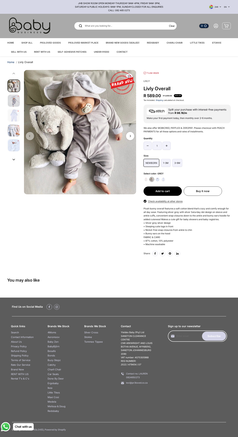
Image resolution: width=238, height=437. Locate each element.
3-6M (177, 163)
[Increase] (167, 146)
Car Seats (53, 374)
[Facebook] (155, 253)
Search (15, 332)
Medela (52, 401)
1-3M (165, 163)
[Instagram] (57, 307)
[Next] (130, 136)
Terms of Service (20, 360)
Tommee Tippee (93, 341)
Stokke (88, 337)
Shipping (159, 100)
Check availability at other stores (165, 201)
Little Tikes (54, 392)
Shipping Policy (19, 355)
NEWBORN (151, 163)
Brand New (17, 369)
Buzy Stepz (54, 360)
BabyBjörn (54, 346)
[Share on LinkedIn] (177, 253)
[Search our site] (80, 25)
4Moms (52, 332)
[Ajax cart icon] (226, 26)
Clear (172, 26)
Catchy (52, 364)
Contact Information (22, 337)
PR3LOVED (38, 429)
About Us (16, 341)
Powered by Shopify (55, 429)
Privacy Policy (19, 346)
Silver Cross (91, 332)
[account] (216, 26)
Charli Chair (54, 369)
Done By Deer (56, 378)
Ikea (50, 387)
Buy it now (203, 191)
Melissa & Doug (56, 406)
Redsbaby (53, 410)
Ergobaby (53, 383)
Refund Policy (19, 351)
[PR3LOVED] (29, 26)
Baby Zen (53, 341)
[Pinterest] (170, 253)
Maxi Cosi (53, 397)
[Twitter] (162, 253)
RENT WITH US (19, 374)
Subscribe (214, 336)
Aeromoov (54, 337)
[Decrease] (148, 146)
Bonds (51, 355)
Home (10, 62)
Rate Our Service (20, 364)
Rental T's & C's (20, 378)
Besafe (52, 351)
